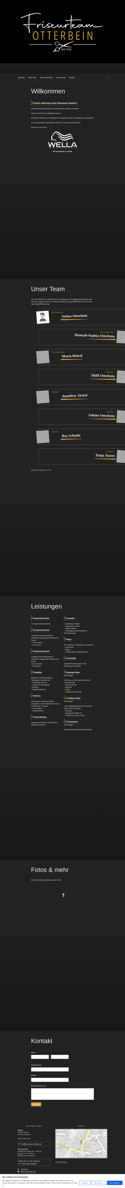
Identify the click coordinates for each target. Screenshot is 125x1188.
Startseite (21, 77)
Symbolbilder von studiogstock (38, 470)
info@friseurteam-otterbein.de (31, 1144)
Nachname (54, 1060)
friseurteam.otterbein (29, 1163)
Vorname (34, 1060)
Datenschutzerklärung (28, 1171)
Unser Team (32, 77)
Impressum (25, 1169)
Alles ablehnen (98, 1183)
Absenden (36, 1104)
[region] (62, 1181)
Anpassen (85, 1183)
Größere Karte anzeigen (61, 1162)
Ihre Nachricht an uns (38, 1086)
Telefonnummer (36, 1065)
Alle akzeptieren (115, 1183)
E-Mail (33, 1075)
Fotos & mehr (60, 77)
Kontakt (72, 77)
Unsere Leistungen (46, 77)
